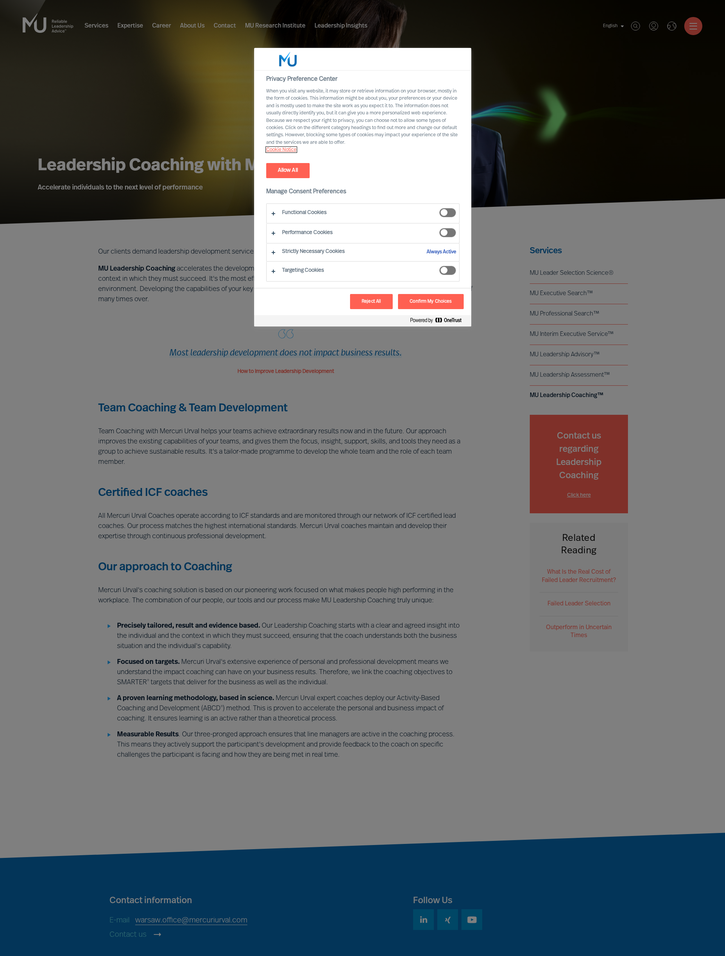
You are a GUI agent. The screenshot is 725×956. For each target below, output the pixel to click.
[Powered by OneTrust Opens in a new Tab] (438, 321)
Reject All (371, 301)
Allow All (288, 170)
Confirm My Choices (431, 301)
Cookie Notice (281, 149)
